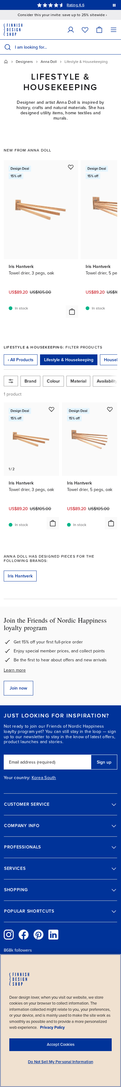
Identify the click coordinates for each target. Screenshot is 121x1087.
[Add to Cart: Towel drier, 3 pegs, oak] (72, 311)
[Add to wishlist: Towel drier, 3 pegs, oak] (70, 167)
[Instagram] (9, 935)
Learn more (15, 670)
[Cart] (99, 29)
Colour (53, 381)
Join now (18, 688)
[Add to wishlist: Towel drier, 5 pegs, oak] (110, 409)
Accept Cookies (60, 1044)
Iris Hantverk (20, 576)
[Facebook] (24, 935)
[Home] (6, 61)
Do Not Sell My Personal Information (60, 1061)
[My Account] (71, 29)
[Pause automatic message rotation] (114, 5)
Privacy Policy (52, 1027)
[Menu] (113, 29)
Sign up (104, 762)
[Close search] (115, 47)
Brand (30, 381)
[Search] (7, 47)
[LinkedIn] (53, 935)
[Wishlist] (85, 29)
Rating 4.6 (75, 5)
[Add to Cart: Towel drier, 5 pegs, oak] (111, 523)
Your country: (17, 777)
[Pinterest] (38, 935)
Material (78, 381)
